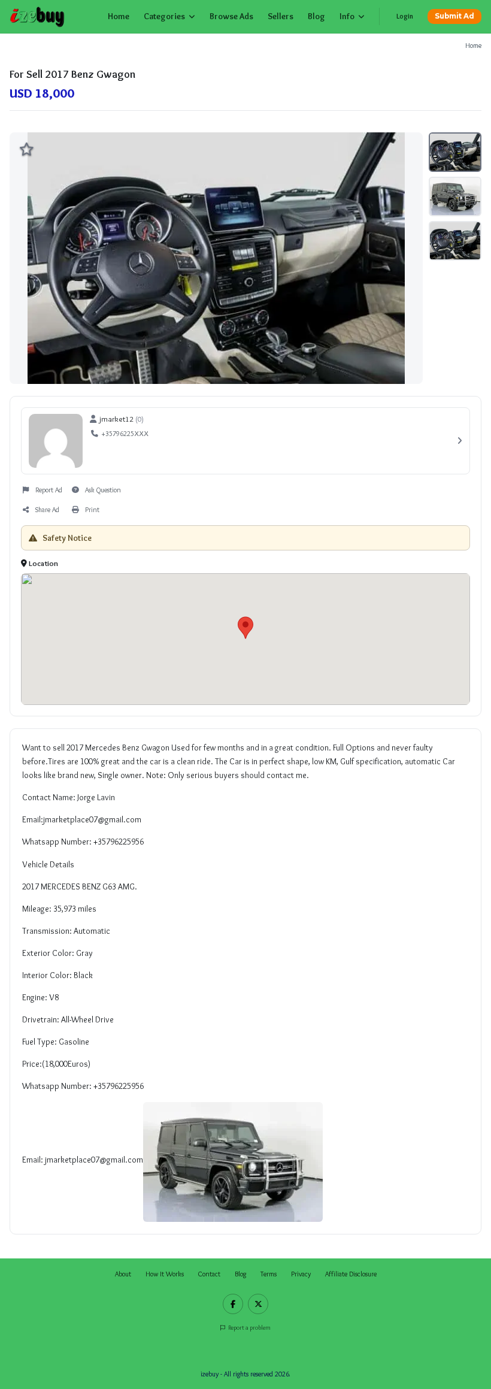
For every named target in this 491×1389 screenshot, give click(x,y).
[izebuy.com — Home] (37, 17)
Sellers (280, 16)
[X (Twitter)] (258, 1304)
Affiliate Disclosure (351, 1274)
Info (347, 16)
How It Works (165, 1274)
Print (92, 510)
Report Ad (48, 490)
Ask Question (103, 490)
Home (118, 16)
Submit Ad (454, 16)
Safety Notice (66, 537)
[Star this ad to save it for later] (26, 149)
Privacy (301, 1274)
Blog (316, 16)
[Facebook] (233, 1304)
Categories (164, 16)
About (123, 1274)
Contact (209, 1274)
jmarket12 (116, 418)
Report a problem (249, 1327)
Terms (268, 1274)
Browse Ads (231, 16)
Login (404, 16)
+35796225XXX (124, 433)
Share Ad (47, 510)
